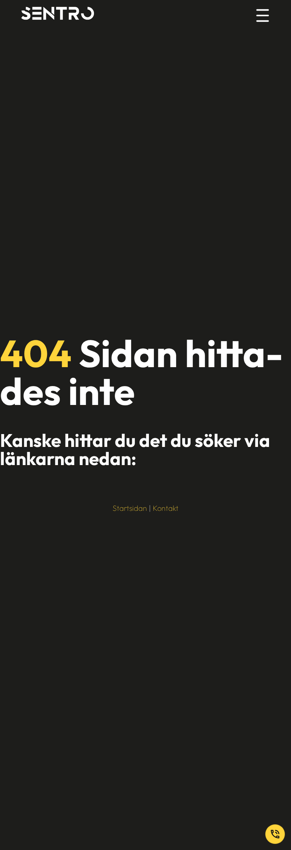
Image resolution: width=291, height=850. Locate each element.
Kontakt (165, 508)
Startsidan (130, 508)
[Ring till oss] (275, 834)
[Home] (57, 14)
